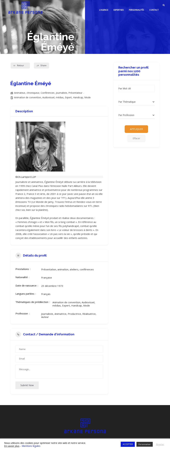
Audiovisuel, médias (53, 97)
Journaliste (61, 92)
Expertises (119, 9)
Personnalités (136, 9)
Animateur (19, 92)
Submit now (27, 385)
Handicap (78, 97)
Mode (87, 97)
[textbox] (127, 101)
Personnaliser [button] (144, 444)
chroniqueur (33, 92)
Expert (68, 97)
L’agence (103, 9)
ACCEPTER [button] (128, 444)
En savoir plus (11, 445)
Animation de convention (27, 97)
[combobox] (136, 102)
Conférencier (47, 92)
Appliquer (136, 129)
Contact (154, 9)
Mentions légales (31, 446)
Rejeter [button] (160, 444)
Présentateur (75, 92)
